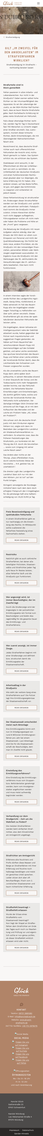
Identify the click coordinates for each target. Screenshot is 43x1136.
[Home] (12, 3)
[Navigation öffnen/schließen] (38, 3)
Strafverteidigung (13, 37)
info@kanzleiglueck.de (25, 1016)
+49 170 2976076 (29, 1026)
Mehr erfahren (21, 540)
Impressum (14, 1130)
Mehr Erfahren (21, 631)
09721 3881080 (25, 1013)
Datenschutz (28, 1130)
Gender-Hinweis (21, 1133)
